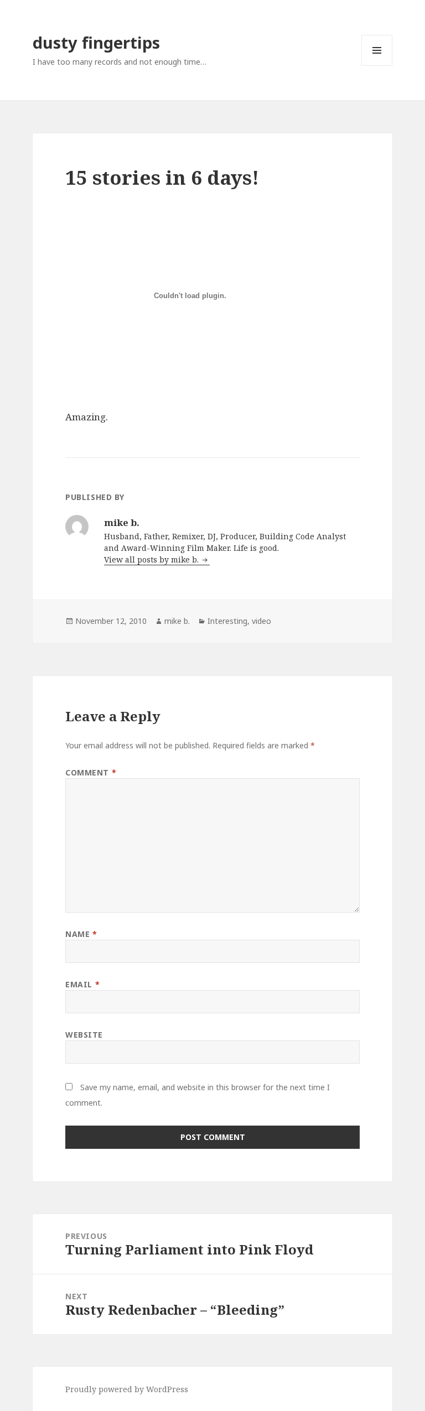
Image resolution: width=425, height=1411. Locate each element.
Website (84, 1034)
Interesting (227, 621)
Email (82, 984)
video (261, 621)
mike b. (177, 621)
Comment (90, 772)
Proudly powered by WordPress (126, 1389)
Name (81, 934)
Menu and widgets (377, 65)
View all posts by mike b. (152, 559)
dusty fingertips (96, 42)
